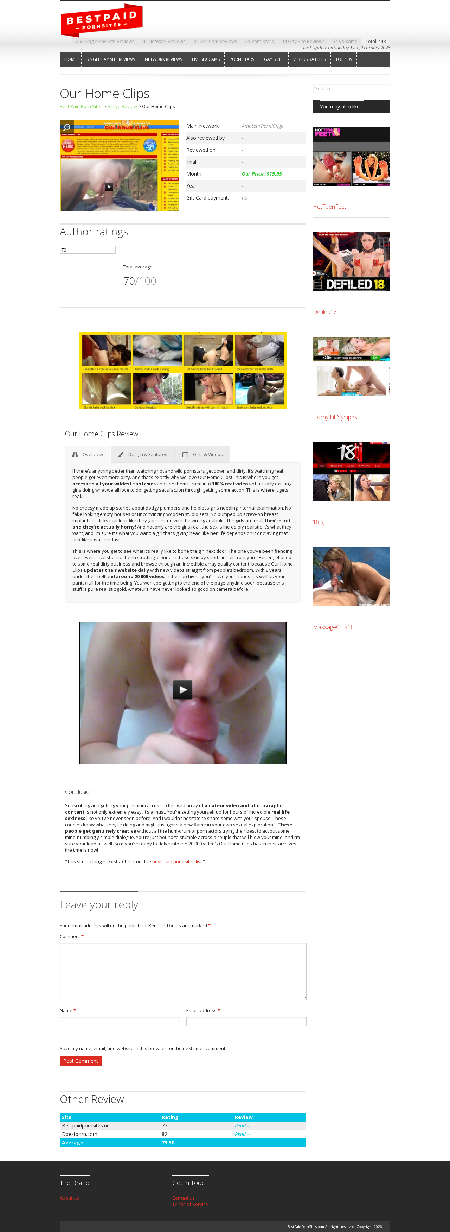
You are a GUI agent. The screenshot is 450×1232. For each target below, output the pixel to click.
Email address (203, 1010)
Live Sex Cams (206, 59)
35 (259, 41)
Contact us (183, 1198)
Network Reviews (163, 59)
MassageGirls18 (333, 627)
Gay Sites (273, 59)
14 (303, 41)
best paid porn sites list (177, 861)
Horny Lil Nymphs (335, 417)
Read (241, 1125)
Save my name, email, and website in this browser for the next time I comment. (143, 1048)
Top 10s (343, 59)
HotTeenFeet (329, 206)
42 (164, 41)
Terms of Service (190, 1204)
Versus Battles (309, 59)
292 (105, 41)
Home (70, 59)
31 (215, 41)
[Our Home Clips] (119, 210)
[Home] (107, 31)
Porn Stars (242, 59)
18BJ (318, 522)
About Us (69, 1198)
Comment (72, 936)
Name (68, 1010)
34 (345, 41)
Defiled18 (325, 312)
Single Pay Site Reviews (110, 59)
